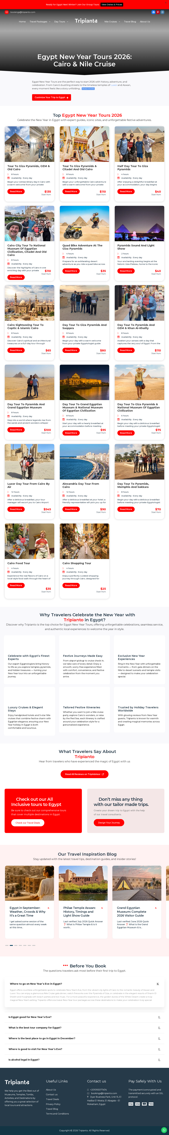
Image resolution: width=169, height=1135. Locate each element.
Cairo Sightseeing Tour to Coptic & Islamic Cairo (25, 326)
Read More (88, 89)
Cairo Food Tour (18, 563)
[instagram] (162, 12)
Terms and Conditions (57, 1113)
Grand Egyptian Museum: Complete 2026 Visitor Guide (131, 911)
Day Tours (59, 21)
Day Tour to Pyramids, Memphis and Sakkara (133, 485)
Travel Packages (38, 21)
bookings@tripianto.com (22, 12)
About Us (145, 21)
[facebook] (153, 12)
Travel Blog (130, 21)
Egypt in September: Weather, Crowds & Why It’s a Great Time (28, 911)
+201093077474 (98, 1090)
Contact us (51, 1094)
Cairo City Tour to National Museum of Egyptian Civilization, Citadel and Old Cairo (26, 250)
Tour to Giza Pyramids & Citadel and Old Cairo (79, 168)
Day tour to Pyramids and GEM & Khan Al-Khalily (136, 326)
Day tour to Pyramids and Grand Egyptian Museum (26, 406)
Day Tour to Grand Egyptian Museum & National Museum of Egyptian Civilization (82, 407)
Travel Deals (52, 1099)
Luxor (114, 85)
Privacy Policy (53, 1104)
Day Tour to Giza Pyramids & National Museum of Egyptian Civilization (138, 407)
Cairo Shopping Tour (76, 563)
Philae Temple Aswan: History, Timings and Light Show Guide (79, 911)
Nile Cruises (110, 21)
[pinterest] (158, 12)
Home (22, 21)
